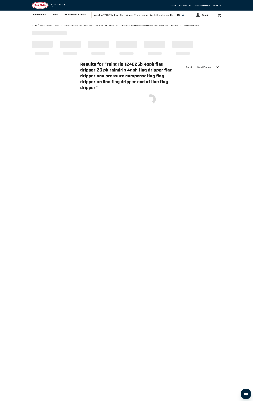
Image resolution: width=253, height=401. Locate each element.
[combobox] (208, 67)
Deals (55, 15)
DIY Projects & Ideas (75, 15)
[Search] (183, 15)
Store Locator (185, 5)
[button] (204, 15)
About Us (217, 5)
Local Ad (172, 5)
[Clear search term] (178, 15)
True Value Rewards (202, 5)
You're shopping (58, 4)
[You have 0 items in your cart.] (219, 14)
